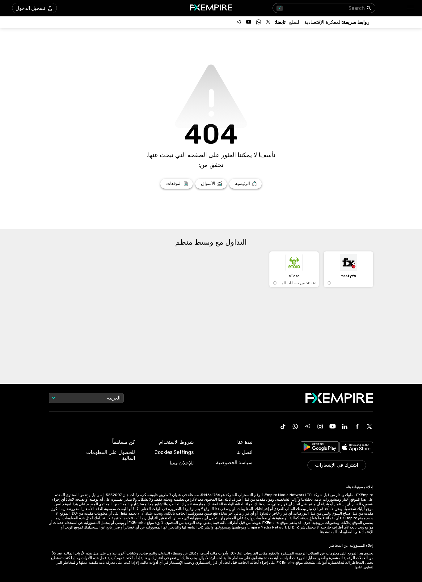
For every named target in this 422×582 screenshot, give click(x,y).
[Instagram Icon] (320, 426)
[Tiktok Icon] (283, 426)
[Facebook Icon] (357, 426)
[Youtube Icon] (332, 426)
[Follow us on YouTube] (248, 22)
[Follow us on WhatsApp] (258, 22)
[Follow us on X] (268, 22)
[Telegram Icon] (307, 426)
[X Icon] (369, 426)
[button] (410, 8)
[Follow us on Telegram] (239, 22)
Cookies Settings (174, 452)
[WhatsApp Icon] (295, 426)
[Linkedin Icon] (344, 426)
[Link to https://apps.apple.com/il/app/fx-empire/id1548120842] (356, 448)
